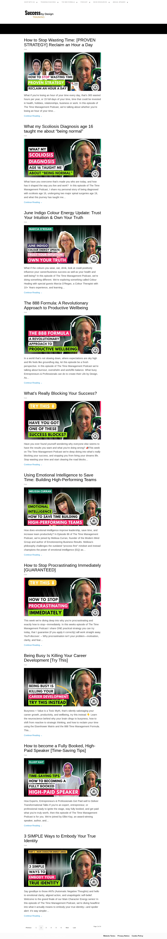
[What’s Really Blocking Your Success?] (62, 420)
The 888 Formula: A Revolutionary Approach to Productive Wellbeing (56, 305)
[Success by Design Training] (39, 18)
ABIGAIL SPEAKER (119, 2)
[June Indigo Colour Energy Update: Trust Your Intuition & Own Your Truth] (62, 244)
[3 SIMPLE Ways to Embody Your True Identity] (62, 867)
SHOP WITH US (29, 2)
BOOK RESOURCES (100, 2)
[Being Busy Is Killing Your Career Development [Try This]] (62, 687)
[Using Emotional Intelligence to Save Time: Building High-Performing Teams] (62, 506)
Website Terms (109, 936)
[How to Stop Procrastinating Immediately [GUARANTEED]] (62, 597)
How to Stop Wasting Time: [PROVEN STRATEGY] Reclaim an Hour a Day (59, 42)
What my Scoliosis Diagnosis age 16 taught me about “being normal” (58, 128)
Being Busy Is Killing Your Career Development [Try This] (55, 658)
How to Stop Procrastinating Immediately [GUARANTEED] (62, 567)
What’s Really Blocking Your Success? (60, 393)
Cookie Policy (137, 936)
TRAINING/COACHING (48, 2)
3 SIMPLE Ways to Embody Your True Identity (60, 838)
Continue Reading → (33, 116)
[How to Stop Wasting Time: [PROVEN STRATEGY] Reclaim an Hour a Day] (62, 71)
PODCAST (84, 2)
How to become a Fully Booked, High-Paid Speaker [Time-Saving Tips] (59, 748)
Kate (25, 49)
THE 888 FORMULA (68, 2)
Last (74, 927)
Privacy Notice (123, 936)
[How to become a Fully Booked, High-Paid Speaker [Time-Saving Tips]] (62, 777)
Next (67, 927)
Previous (28, 927)
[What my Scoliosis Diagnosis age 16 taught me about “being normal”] (62, 158)
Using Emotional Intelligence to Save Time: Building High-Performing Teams (60, 477)
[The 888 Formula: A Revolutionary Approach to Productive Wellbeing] (62, 334)
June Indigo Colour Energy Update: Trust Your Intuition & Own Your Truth (62, 215)
